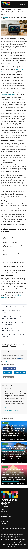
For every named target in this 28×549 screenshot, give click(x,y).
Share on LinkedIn (20, 372)
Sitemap (3, 518)
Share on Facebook (11, 368)
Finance (8, 361)
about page (13, 345)
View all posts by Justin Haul (12, 410)
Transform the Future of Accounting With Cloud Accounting (13, 335)
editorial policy (5, 345)
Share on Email (10, 377)
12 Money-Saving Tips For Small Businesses (13, 306)
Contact (3, 509)
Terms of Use (4, 511)
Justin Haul (5, 17)
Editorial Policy (4, 521)
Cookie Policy (19, 546)
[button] (22, 4)
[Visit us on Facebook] (2, 503)
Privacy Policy (4, 514)
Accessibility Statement (6, 516)
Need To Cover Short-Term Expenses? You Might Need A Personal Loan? (12, 317)
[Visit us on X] (5, 503)
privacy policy (11, 546)
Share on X (8, 372)
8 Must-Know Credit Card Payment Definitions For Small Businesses (13, 323)
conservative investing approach (9, 94)
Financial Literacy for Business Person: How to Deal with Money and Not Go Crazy (13, 329)
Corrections (4, 523)
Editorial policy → (20, 358)
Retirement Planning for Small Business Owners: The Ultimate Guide (14, 311)
